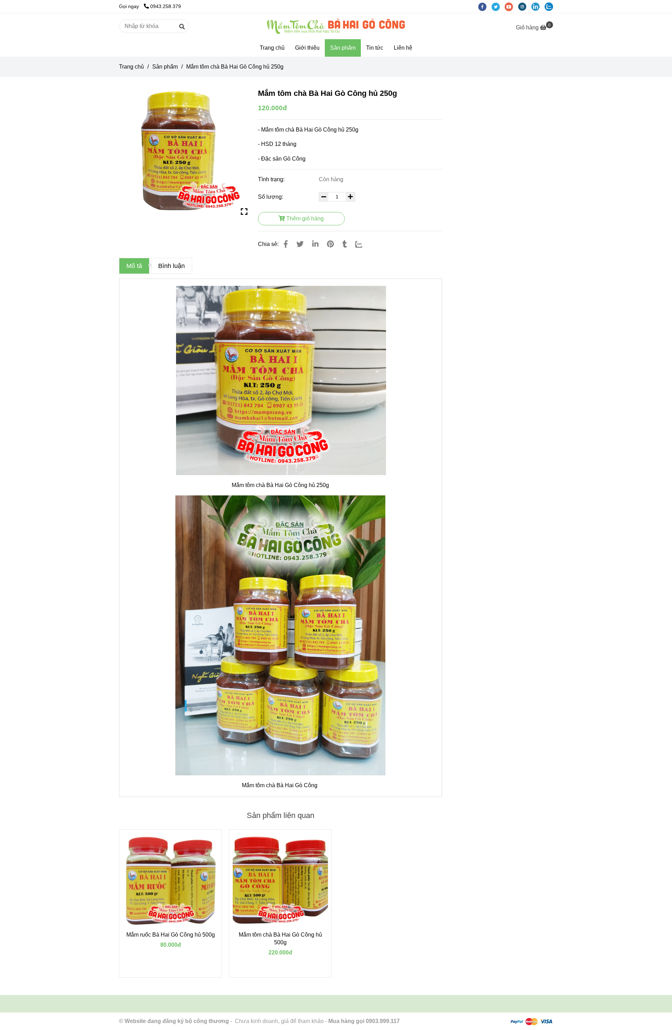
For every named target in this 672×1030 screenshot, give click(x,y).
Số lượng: (271, 197)
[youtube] (511, 6)
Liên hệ (403, 48)
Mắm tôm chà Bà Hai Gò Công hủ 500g (280, 938)
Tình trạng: (272, 179)
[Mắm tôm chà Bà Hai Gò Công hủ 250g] (336, 26)
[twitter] (498, 6)
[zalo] (550, 6)
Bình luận (171, 265)
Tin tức (374, 48)
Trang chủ (272, 48)
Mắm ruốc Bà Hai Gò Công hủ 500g (170, 935)
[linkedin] (538, 6)
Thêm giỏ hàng (304, 218)
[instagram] (524, 6)
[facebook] (484, 6)
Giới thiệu (307, 48)
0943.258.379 (165, 6)
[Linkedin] (315, 244)
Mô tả (134, 265)
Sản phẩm (343, 48)
